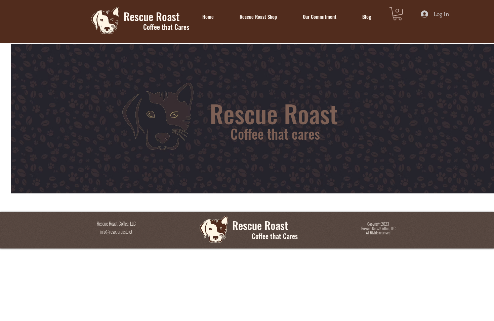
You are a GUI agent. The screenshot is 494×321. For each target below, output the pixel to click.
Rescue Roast (260, 225)
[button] (397, 13)
